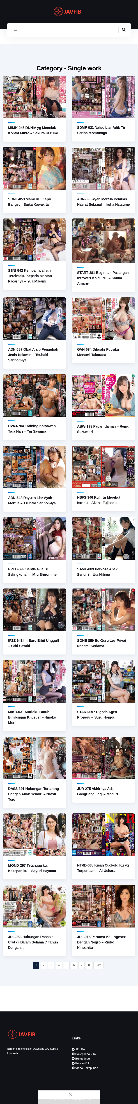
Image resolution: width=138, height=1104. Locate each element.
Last (98, 965)
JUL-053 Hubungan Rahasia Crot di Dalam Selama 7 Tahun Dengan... (33, 942)
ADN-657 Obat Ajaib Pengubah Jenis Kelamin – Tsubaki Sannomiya (33, 354)
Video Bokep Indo (86, 1068)
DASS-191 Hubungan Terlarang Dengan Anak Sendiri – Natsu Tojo (33, 794)
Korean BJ (82, 1063)
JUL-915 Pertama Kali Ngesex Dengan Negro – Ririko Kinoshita (101, 942)
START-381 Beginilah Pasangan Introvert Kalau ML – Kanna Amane (103, 278)
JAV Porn (81, 1049)
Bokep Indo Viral (85, 1054)
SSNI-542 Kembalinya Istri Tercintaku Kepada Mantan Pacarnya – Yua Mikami (30, 276)
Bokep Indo (82, 1058)
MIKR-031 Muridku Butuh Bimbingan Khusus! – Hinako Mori (32, 717)
